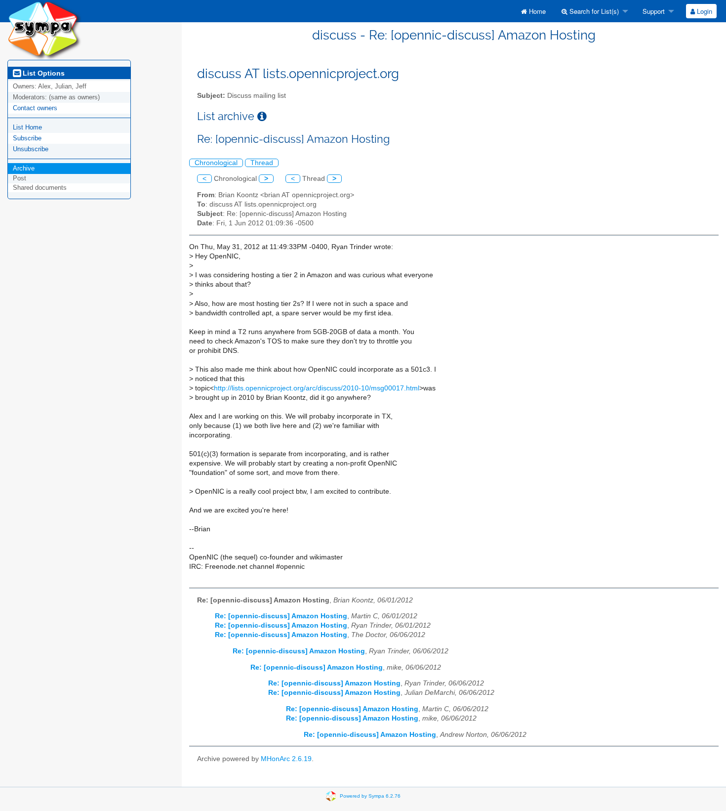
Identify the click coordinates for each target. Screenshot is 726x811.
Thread (261, 163)
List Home (27, 127)
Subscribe (27, 138)
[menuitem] (533, 11)
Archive (24, 168)
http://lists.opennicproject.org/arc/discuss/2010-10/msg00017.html (316, 388)
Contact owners (35, 108)
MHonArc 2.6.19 (286, 759)
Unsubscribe (30, 149)
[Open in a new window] (262, 116)
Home (536, 11)
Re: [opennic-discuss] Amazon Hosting (281, 616)
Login (703, 11)
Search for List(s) (593, 11)
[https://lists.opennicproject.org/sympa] (44, 29)
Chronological (216, 163)
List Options (43, 73)
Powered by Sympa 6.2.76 (370, 796)
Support (653, 11)
